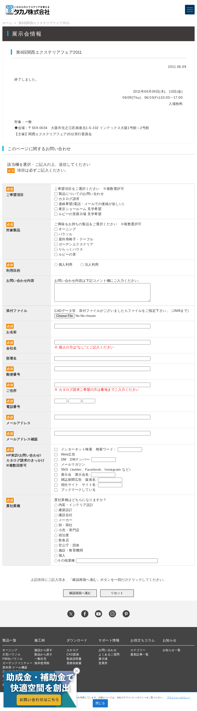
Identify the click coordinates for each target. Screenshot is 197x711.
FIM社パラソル (12, 658)
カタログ (73, 650)
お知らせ (170, 640)
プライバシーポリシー (178, 697)
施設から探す (43, 650)
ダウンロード (77, 640)
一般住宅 (40, 658)
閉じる (100, 703)
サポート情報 (108, 640)
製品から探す (43, 654)
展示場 (103, 658)
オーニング (10, 650)
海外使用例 (41, 663)
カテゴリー (138, 650)
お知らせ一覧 (172, 650)
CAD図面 (73, 654)
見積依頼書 (74, 663)
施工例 (39, 640)
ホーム (7, 23)
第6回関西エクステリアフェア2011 (44, 23)
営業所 (103, 663)
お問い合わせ (107, 650)
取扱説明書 (74, 658)
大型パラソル (11, 654)
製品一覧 (9, 640)
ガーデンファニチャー (17, 663)
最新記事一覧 (139, 654)
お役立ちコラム (142, 640)
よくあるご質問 (109, 654)
